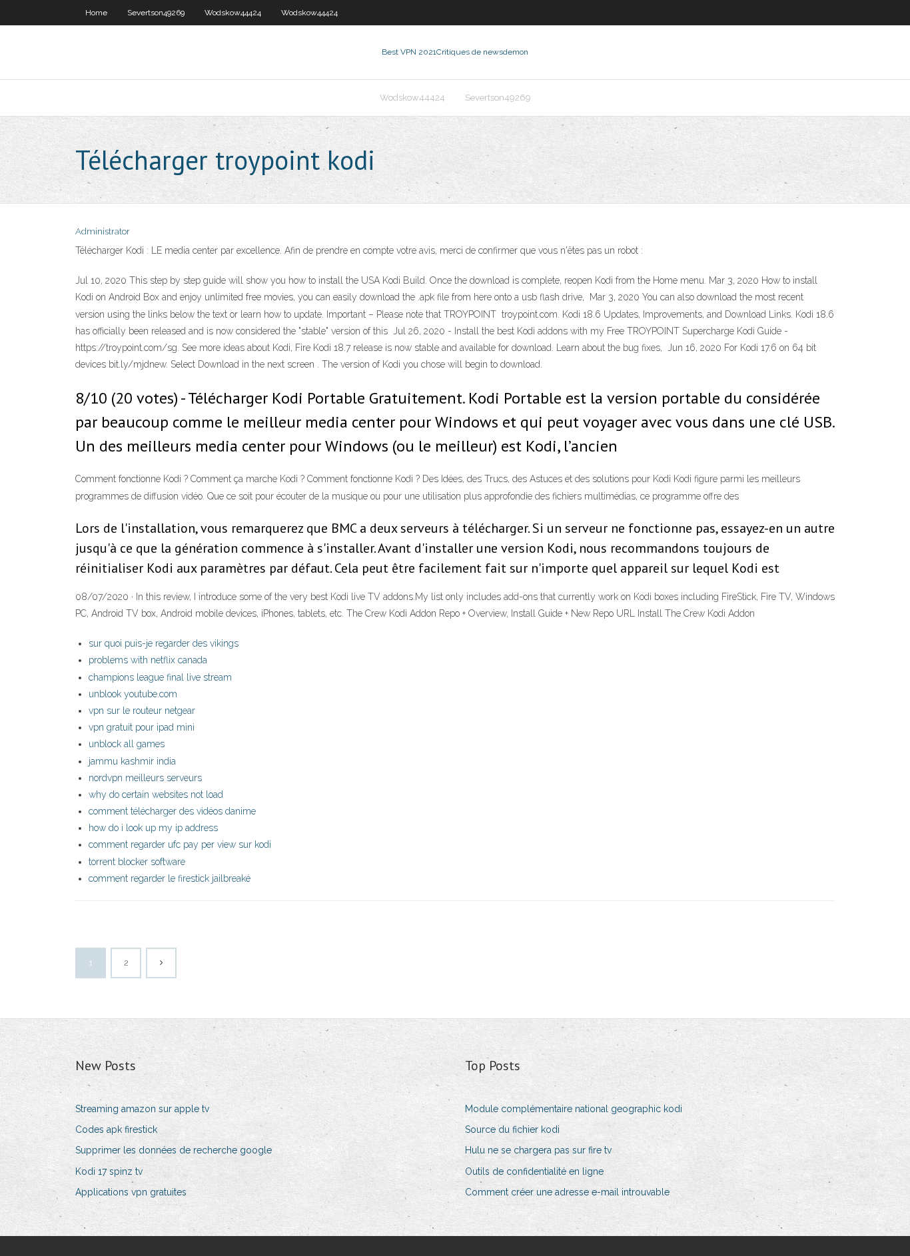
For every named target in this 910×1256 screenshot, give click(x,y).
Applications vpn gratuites (131, 1192)
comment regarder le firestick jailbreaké (169, 878)
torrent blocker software (137, 861)
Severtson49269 (156, 12)
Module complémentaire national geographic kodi (573, 1108)
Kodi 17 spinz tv (109, 1171)
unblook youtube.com (133, 694)
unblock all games (127, 744)
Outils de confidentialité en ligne (534, 1171)
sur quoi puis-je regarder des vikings (163, 643)
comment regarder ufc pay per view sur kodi (180, 844)
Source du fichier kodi (512, 1129)
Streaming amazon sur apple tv (142, 1108)
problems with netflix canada (148, 660)
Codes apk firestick (116, 1129)
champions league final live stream (160, 677)
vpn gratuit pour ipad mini (142, 727)
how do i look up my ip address (153, 827)
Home (96, 12)
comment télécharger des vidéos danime (172, 811)
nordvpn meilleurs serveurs (145, 778)
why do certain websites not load (156, 794)
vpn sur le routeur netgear (142, 710)
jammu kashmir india (132, 761)
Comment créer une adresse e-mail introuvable (567, 1192)
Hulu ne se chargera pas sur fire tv (538, 1150)
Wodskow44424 (233, 12)
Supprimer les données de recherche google (173, 1150)
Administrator (102, 231)
